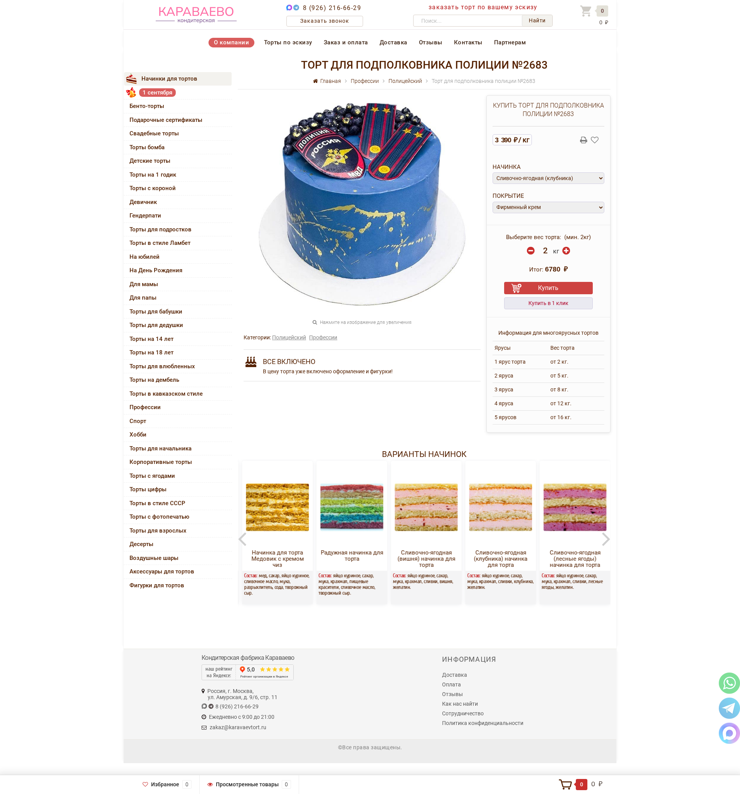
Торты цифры (148, 489)
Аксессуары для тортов (162, 571)
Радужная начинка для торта (349, 555)
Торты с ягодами (152, 475)
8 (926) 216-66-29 (332, 8)
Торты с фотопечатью (159, 516)
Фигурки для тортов (157, 585)
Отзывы (430, 42)
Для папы (143, 297)
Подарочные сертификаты (166, 119)
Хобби (138, 434)
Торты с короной (153, 188)
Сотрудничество (463, 713)
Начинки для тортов (169, 78)
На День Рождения (156, 270)
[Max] (729, 733)
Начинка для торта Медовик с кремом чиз (275, 558)
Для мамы (144, 284)
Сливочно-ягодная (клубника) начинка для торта (498, 558)
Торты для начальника (161, 448)
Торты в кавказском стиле (166, 393)
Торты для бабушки (156, 311)
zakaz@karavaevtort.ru (238, 727)
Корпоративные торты (161, 462)
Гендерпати (145, 215)
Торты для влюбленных (162, 366)
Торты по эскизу (288, 42)
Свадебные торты (154, 133)
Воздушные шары (154, 558)
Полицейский (289, 337)
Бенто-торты (147, 106)
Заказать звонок (324, 21)
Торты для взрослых (158, 530)
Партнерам (510, 42)
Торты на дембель (154, 379)
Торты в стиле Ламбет (160, 242)
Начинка (507, 167)
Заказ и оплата (346, 42)
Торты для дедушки (156, 325)
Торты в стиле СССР (157, 503)
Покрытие (508, 195)
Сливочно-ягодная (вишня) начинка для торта (424, 558)
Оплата (451, 684)
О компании (231, 42)
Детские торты (150, 160)
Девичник (143, 202)
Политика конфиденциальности (482, 723)
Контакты (468, 42)
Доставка (393, 42)
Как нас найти (460, 704)
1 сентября (157, 92)
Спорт (138, 421)
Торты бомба (147, 147)
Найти (537, 20)
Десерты (141, 544)
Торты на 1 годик (153, 174)
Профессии (145, 407)
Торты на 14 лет (151, 338)
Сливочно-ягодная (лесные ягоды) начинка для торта (572, 558)
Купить (548, 288)
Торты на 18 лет (151, 352)
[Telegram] (729, 707)
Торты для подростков (161, 229)
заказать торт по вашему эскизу (483, 7)
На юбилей (145, 256)
